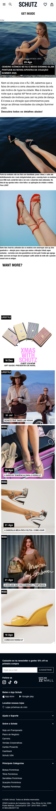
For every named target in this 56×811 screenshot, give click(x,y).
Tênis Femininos (10, 774)
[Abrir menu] (4, 4)
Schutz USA (8, 755)
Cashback (7, 751)
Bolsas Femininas (10, 770)
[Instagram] (4, 682)
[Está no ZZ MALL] (46, 680)
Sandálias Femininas (12, 778)
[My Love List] (45, 4)
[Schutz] (28, 4)
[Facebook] (15, 682)
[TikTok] (10, 682)
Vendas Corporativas (12, 743)
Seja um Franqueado (12, 730)
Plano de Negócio (10, 734)
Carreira (6, 738)
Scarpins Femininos (11, 782)
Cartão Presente (10, 747)
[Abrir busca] (10, 4)
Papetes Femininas (11, 786)
